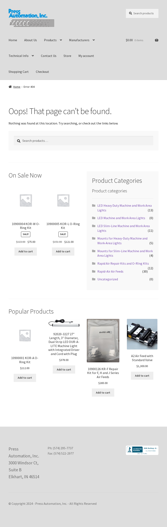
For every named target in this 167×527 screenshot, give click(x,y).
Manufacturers (79, 40)
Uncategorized (107, 279)
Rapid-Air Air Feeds (110, 271)
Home (13, 40)
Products (50, 40)
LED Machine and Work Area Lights (121, 218)
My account (86, 56)
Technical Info (19, 56)
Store (67, 56)
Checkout (42, 72)
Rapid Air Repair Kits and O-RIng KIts (123, 263)
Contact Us (48, 56)
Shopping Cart (19, 72)
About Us (30, 40)
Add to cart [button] (26, 251)
